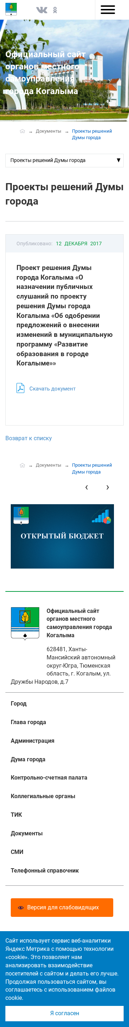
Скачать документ (52, 388)
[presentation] (86, 487)
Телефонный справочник (45, 870)
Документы (48, 131)
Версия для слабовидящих (63, 907)
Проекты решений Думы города (48, 160)
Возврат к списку (28, 438)
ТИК (16, 814)
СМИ (17, 852)
